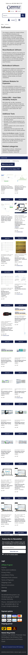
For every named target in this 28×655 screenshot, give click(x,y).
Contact (4, 591)
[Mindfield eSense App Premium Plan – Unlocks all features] (21, 247)
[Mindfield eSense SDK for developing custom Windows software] (21, 178)
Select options (21, 238)
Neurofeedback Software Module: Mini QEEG (20, 361)
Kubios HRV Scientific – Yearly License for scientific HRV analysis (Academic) (20, 486)
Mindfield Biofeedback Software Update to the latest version (6, 361)
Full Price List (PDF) (8, 164)
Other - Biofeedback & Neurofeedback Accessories (6, 322)
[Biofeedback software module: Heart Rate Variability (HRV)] (7, 442)
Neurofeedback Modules (20, 357)
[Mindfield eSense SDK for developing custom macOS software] (7, 178)
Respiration (17, 219)
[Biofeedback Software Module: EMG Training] (7, 413)
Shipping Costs (20, 231)
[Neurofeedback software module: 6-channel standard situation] (7, 381)
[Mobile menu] (19, 20)
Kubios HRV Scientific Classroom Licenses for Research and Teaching (20, 520)
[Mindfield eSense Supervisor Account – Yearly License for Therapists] (7, 281)
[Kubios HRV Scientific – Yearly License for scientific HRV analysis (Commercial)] (7, 507)
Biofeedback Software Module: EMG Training (6, 423)
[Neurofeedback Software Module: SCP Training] (21, 381)
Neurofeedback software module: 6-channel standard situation (6, 392)
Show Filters (4, 157)
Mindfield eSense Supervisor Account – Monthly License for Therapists (6, 259)
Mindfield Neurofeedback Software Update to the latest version (20, 319)
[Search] (23, 15)
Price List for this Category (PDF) (11, 169)
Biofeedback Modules (6, 420)
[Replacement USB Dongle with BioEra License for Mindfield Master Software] (7, 314)
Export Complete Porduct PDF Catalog (13, 647)
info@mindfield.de (12, 606)
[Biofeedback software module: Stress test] (21, 442)
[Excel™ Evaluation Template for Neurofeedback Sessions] (21, 279)
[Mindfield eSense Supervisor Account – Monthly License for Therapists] (7, 247)
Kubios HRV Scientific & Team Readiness (6, 481)
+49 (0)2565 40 (11, 602)
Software (17, 285)
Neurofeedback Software (20, 284)
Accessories (9, 323)
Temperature (22, 220)
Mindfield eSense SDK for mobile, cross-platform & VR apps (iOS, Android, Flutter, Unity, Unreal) (6, 218)
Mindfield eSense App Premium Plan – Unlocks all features (21, 259)
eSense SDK (3, 185)
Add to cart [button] (7, 199)
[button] (14, 20)
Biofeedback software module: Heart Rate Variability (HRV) (6, 452)
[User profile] (9, 20)
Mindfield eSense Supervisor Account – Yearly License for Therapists (6, 293)
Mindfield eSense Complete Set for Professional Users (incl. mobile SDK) (20, 223)
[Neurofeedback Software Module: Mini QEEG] (21, 350)
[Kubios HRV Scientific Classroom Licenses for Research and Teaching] (21, 507)
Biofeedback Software (6, 255)
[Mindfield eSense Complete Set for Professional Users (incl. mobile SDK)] (21, 208)
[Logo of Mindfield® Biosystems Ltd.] (14, 8)
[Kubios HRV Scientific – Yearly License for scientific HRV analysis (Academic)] (21, 472)
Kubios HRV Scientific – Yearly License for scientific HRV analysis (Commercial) (6, 520)
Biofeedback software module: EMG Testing (20, 423)
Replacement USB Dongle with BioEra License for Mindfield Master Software (7, 329)
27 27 (19, 602)
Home (2, 24)
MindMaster (17, 358)
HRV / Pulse (19, 218)
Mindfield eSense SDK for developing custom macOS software (7, 188)
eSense (7, 185)
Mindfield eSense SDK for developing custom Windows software (20, 188)
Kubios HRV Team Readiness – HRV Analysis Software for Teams (6, 485)
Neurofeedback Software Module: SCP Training (20, 392)
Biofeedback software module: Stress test (20, 452)
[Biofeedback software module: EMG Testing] (21, 413)
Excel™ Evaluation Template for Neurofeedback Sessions (20, 287)
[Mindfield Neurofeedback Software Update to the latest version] (21, 311)
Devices (20, 217)
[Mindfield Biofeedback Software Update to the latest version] (7, 350)
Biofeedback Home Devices (7, 254)
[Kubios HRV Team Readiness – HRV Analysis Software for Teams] (7, 472)
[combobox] (11, 15)
